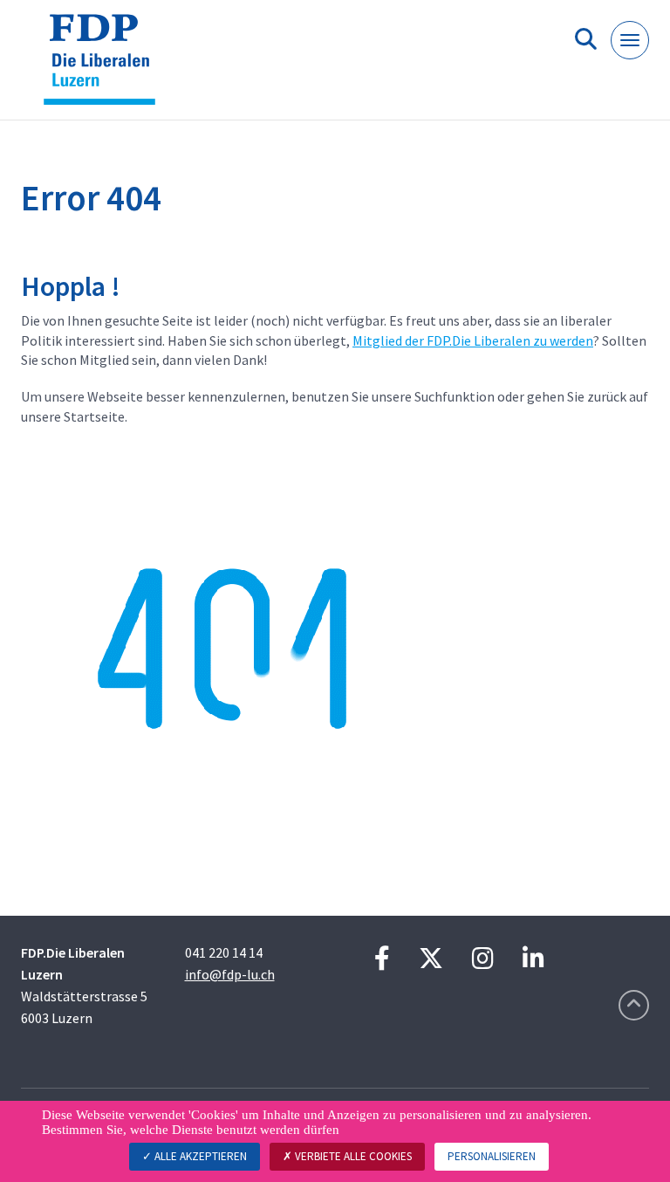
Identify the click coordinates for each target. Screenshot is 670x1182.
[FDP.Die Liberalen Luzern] (106, 67)
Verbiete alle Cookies (352, 1156)
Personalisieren (492, 1156)
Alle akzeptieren (199, 1156)
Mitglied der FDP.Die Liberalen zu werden (472, 340)
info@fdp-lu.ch (230, 974)
